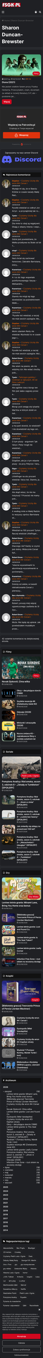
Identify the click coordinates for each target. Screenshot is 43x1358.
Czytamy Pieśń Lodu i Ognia (14, 1256)
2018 (5, 1214)
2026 (5, 1087)
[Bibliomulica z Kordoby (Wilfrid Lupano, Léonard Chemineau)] (8, 1065)
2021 (5, 1203)
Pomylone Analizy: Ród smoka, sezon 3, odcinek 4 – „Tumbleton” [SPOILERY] (28, 856)
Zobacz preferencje (21, 1349)
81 (25, 79)
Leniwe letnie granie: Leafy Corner (22, 1149)
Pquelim (23, 1297)
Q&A (24, 1305)
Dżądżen (15, 181)
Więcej (7, 101)
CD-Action (7, 1252)
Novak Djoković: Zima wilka (16, 681)
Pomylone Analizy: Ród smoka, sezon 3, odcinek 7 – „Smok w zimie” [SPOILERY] (21, 1154)
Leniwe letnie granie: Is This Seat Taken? (27, 938)
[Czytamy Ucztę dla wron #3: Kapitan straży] (8, 1042)
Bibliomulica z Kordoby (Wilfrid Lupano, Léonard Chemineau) (28, 1065)
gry (16, 1264)
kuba (38, 1277)
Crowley (18, 1252)
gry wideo (7, 1269)
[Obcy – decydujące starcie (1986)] (8, 693)
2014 (5, 1230)
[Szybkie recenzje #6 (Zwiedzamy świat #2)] (8, 704)
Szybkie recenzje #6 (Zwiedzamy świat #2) (27, 702)
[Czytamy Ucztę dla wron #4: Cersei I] (8, 1021)
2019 (5, 1210)
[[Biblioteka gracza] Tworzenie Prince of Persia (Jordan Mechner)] (8, 917)
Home (7, 20)
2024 (5, 1191)
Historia (33, 1269)
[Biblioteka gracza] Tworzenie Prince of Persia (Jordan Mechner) (29, 917)
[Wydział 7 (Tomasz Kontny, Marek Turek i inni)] (8, 1053)
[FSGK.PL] (11, 5)
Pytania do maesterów (12, 1301)
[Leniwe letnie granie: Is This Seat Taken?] (8, 940)
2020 (5, 1206)
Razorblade (34, 1305)
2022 (5, 1199)
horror (25, 1273)
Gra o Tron (7, 1264)
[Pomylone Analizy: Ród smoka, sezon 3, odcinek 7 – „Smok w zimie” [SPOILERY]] (8, 799)
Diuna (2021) (8, 82)
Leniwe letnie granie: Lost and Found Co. (28, 928)
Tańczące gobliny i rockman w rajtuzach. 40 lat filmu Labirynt (24, 380)
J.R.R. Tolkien (8, 1277)
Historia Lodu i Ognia (11, 1273)
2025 (5, 1187)
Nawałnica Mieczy (10, 1289)
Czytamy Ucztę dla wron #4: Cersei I (25, 182)
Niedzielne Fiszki (9, 1293)
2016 (5, 1222)
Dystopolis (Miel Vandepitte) (19, 1117)
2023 (5, 1195)
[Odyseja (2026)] (8, 715)
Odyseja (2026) (24, 712)
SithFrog (7, 79)
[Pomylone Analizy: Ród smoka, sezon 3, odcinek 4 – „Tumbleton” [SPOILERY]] (8, 855)
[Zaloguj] (36, 12)
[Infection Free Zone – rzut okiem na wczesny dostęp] (8, 962)
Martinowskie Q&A (10, 1285)
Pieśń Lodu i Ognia (27, 1293)
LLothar (22, 1281)
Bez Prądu (21, 1248)
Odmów (21, 1343)
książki (29, 1277)
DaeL (31, 1256)
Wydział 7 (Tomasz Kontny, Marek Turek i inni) (27, 1053)
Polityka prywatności (21, 1355)
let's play (12, 1281)
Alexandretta (8, 1248)
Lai (4, 1281)
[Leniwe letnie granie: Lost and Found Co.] (8, 929)
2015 (5, 1226)
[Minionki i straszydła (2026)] (8, 725)
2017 (5, 1218)
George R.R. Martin (28, 1260)
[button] (39, 1309)
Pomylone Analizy (10, 1297)
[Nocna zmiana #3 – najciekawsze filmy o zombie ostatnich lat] (8, 736)
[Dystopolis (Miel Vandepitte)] (8, 1031)
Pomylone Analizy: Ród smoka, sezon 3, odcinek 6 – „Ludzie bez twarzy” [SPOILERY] (28, 815)
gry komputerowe (28, 1264)
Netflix (23, 1289)
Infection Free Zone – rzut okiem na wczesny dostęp (29, 960)
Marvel (23, 1285)
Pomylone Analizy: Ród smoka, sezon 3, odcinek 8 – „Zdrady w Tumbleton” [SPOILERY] (21, 784)
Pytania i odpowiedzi (11, 1305)
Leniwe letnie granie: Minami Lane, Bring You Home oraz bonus (22, 1095)
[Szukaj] (40, 12)
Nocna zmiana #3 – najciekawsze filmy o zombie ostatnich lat (26, 736)
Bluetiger (31, 1248)
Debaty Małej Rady (10, 1260)
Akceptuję (21, 1336)
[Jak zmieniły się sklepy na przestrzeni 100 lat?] (8, 829)
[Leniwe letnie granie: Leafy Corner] (8, 951)
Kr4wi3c (20, 1277)
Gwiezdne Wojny (20, 1269)
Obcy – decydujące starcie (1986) (22, 1124)
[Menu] (3, 12)
